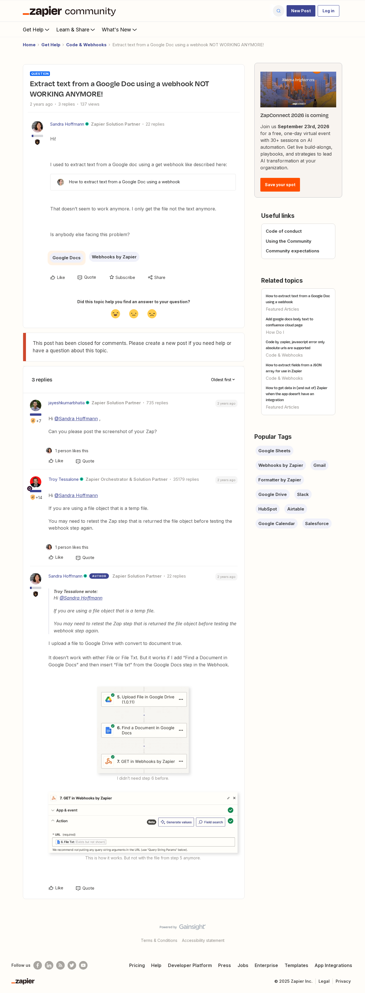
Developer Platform (190, 965)
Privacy (343, 981)
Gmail (319, 465)
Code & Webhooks (86, 44)
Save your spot (280, 184)
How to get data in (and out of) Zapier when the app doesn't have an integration (296, 393)
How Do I (275, 332)
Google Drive (272, 494)
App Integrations (333, 965)
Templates (296, 965)
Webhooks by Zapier (114, 257)
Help (156, 965)
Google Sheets (274, 450)
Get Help (33, 30)
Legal (324, 981)
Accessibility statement (203, 940)
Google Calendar (276, 523)
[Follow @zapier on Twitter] (72, 965)
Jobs (243, 965)
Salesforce (317, 523)
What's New (116, 30)
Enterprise (266, 965)
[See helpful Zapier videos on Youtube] (83, 965)
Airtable (295, 509)
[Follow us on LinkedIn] (49, 965)
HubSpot (267, 509)
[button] (301, 11)
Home (29, 44)
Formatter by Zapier (279, 480)
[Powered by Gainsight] (183, 928)
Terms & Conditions (159, 940)
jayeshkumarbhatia (66, 402)
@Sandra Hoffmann (76, 418)
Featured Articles (282, 309)
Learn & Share (72, 30)
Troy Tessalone (63, 479)
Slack (303, 494)
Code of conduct (284, 231)
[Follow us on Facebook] (37, 965)
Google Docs (66, 257)
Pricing (137, 965)
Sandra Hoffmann (67, 124)
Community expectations (292, 251)
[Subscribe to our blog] (60, 965)
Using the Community (288, 241)
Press (224, 965)
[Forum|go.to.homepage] (71, 11)
